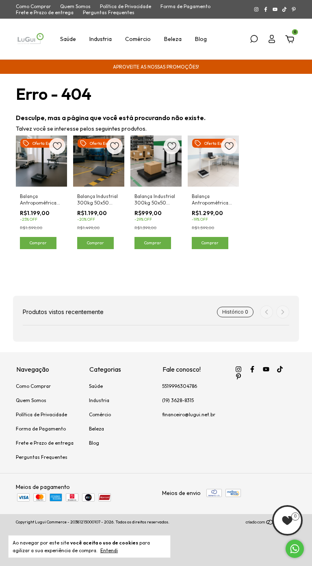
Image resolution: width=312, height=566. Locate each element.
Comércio (138, 39)
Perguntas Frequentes (108, 12)
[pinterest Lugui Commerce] (293, 9)
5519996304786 (179, 386)
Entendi (109, 550)
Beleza (173, 39)
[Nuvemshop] (270, 523)
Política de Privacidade (125, 6)
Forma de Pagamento (185, 6)
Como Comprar (33, 6)
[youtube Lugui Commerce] (276, 9)
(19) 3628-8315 (178, 400)
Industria (100, 39)
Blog (201, 39)
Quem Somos (75, 6)
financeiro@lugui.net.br (188, 414)
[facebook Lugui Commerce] (266, 9)
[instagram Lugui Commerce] (257, 9)
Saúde (68, 39)
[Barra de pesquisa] (254, 40)
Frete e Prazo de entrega (45, 12)
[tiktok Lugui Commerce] (285, 9)
